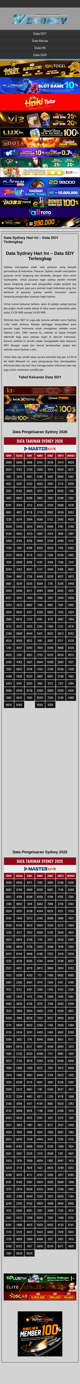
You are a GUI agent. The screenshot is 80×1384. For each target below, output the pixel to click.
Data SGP (40, 55)
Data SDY (40, 33)
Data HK (40, 48)
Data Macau (40, 40)
